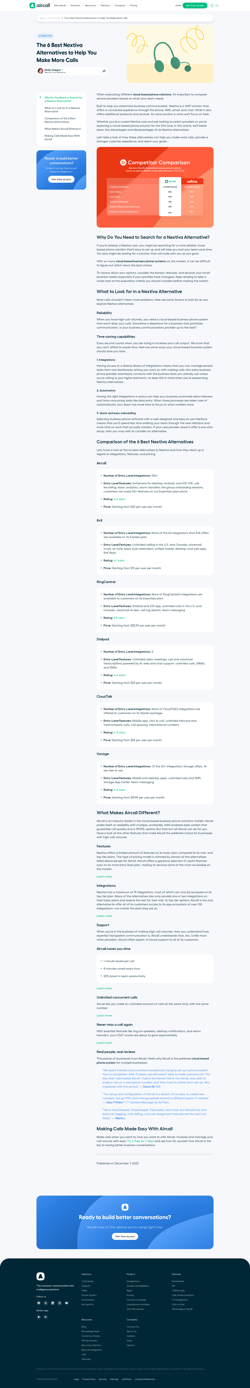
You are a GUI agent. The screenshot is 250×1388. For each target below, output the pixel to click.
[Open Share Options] (104, 71)
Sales (84, 1290)
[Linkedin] (52, 1303)
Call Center (87, 1281)
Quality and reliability (138, 1286)
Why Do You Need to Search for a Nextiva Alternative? (63, 99)
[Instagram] (59, 1303)
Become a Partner (91, 1345)
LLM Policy (127, 1379)
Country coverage (136, 1300)
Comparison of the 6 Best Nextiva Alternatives (60, 120)
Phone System (89, 1295)
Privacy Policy (88, 1379)
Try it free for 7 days (140, 1141)
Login (178, 5)
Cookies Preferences (145, 1379)
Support (86, 1286)
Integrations (133, 1281)
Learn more (104, 876)
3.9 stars (119, 617)
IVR (173, 1286)
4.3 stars (119, 499)
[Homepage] (40, 5)
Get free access (195, 5)
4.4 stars (120, 675)
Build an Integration (92, 1350)
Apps (129, 1290)
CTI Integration (180, 1300)
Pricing (133, 5)
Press (129, 1340)
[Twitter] (45, 1303)
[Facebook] (38, 1303)
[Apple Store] (38, 1317)
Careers (131, 1336)
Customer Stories (91, 1336)
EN (217, 5)
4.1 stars (119, 560)
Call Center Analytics (183, 1295)
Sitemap (114, 1379)
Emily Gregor (53, 70)
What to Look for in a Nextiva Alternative (62, 110)
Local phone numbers (138, 1304)
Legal (76, 1379)
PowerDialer (178, 1281)
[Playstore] (45, 1317)
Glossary (86, 1359)
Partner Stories (89, 1340)
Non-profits (88, 1304)
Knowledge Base (90, 1331)
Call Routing (178, 1290)
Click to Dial (178, 1304)
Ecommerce (88, 1300)
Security (103, 1379)
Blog (42, 18)
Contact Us (133, 1327)
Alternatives (54, 18)
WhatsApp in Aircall (182, 1309)
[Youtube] (66, 1303)
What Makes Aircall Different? (63, 129)
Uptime (131, 1345)
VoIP (84, 1354)
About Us (132, 1331)
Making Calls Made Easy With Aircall (62, 138)
